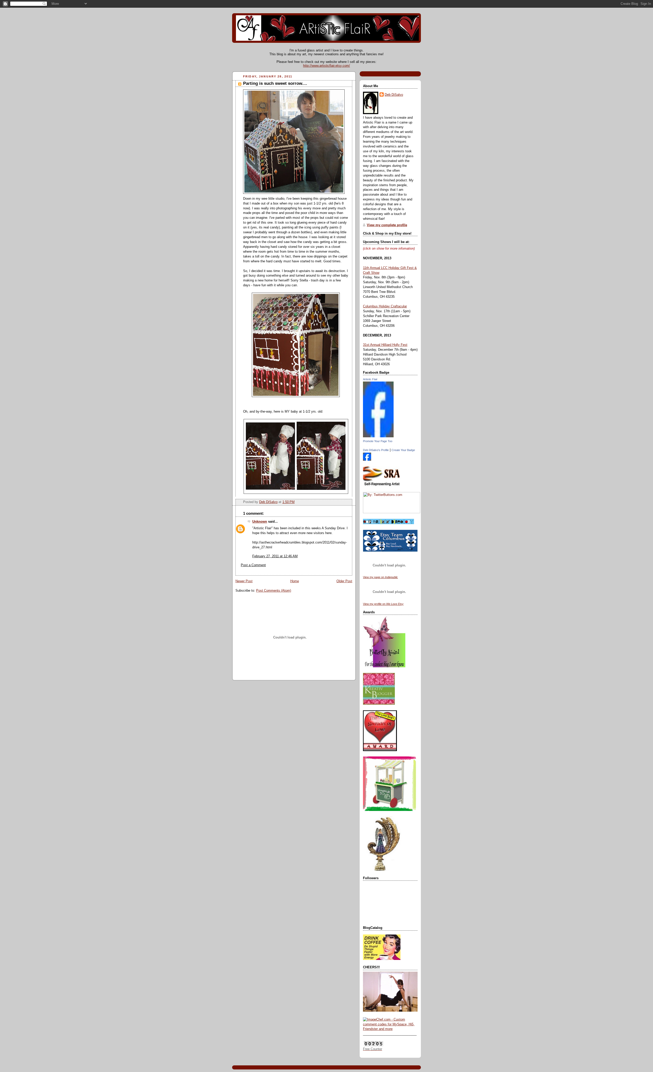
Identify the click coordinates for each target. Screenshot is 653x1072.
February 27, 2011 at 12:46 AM (275, 556)
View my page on (380, 577)
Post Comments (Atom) (273, 590)
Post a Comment (253, 565)
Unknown (259, 521)
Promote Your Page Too (377, 441)
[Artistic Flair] (378, 436)
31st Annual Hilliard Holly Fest (385, 345)
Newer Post (244, 581)
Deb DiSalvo (394, 95)
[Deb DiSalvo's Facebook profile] (367, 460)
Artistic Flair (370, 379)
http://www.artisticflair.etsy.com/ (326, 65)
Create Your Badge (403, 450)
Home (294, 581)
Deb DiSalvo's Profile (376, 450)
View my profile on (383, 603)
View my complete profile (387, 225)
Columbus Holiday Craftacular (385, 306)
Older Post (344, 581)
